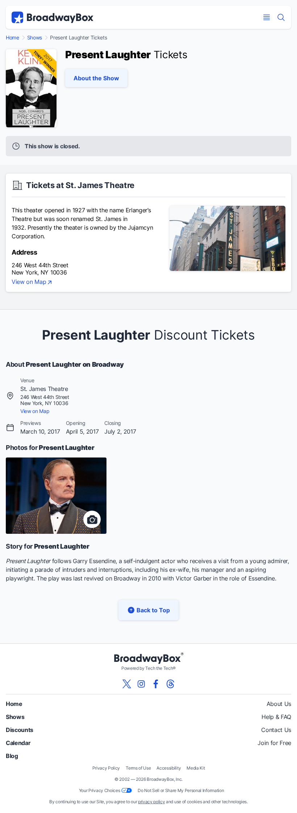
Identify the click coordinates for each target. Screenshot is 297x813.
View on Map (29, 282)
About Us (279, 703)
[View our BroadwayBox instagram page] (141, 684)
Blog (12, 755)
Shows (34, 38)
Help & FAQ (276, 716)
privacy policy (151, 801)
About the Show (96, 78)
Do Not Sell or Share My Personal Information (181, 790)
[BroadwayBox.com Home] (52, 17)
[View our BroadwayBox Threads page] (170, 684)
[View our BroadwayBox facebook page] (155, 684)
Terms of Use (138, 768)
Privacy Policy (106, 768)
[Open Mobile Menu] (266, 17)
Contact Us (276, 729)
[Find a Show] (281, 17)
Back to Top (153, 610)
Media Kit (196, 768)
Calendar (18, 742)
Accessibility (168, 768)
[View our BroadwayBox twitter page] (126, 684)
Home (12, 38)
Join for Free (274, 742)
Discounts (19, 729)
